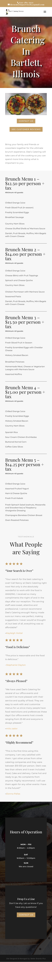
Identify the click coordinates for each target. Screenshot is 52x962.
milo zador (12, 728)
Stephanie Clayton (16, 665)
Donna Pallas (13, 794)
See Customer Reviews (26, 129)
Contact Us (26, 121)
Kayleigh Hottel (14, 633)
